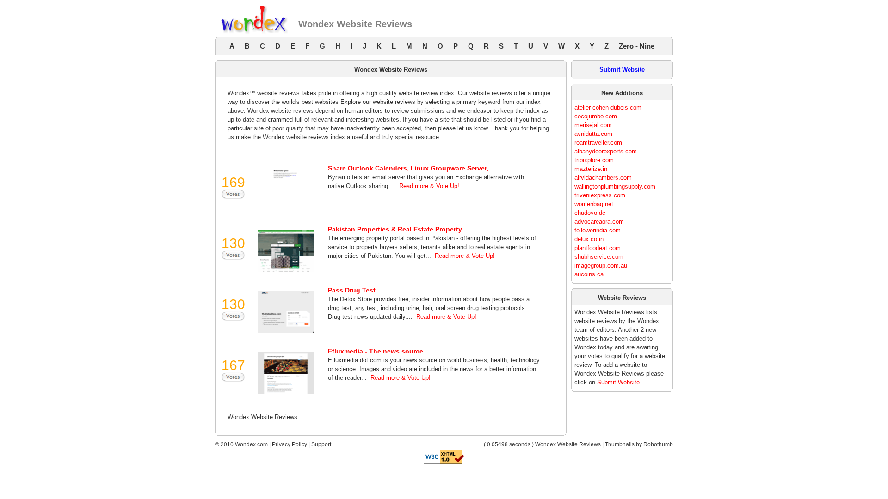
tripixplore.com (594, 160)
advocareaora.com (599, 221)
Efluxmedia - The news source (375, 351)
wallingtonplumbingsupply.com (614, 186)
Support (321, 444)
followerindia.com (597, 230)
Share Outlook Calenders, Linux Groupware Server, (408, 168)
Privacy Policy (289, 444)
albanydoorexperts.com (605, 151)
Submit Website (622, 69)
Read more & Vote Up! (429, 186)
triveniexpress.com (599, 195)
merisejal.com (593, 125)
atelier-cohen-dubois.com (607, 107)
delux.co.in (589, 239)
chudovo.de (589, 212)
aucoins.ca (589, 274)
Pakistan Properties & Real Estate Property (395, 229)
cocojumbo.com (595, 116)
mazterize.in (590, 168)
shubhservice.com (598, 256)
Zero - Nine (636, 46)
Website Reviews (579, 444)
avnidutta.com (593, 133)
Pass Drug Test (352, 290)
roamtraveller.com (598, 142)
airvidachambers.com (603, 177)
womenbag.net (593, 204)
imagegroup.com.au (600, 265)
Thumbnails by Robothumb (639, 444)
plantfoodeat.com (597, 247)
